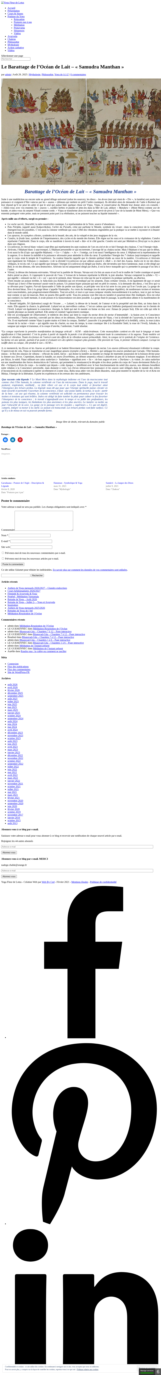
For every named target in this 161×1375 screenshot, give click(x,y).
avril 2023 (13, 746)
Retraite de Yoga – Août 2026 (22, 599)
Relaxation (19, 19)
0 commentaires (78, 74)
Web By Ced (48, 882)
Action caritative (16, 47)
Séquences (19, 30)
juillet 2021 (13, 789)
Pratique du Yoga (16, 16)
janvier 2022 (14, 780)
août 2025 (12, 698)
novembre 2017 (15, 814)
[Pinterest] (84, 1223)
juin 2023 (12, 744)
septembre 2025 (15, 696)
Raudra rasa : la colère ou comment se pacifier (43, 651)
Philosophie (13, 42)
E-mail (5, 541)
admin (8, 74)
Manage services (147, 1371)
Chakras (12, 39)
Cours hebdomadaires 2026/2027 (24, 591)
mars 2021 (13, 795)
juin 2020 (12, 806)
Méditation (19, 25)
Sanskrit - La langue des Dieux (119, 483)
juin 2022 (12, 769)
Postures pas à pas (23, 22)
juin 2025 (12, 704)
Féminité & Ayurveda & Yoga (22, 593)
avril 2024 (13, 729)
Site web (5, 547)
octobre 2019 (14, 812)
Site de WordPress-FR (19, 672)
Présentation (14, 10)
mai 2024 (12, 727)
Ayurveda (12, 36)
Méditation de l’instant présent (34, 645)
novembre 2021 (15, 783)
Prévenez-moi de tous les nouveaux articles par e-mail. (32, 558)
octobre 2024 (14, 715)
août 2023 (12, 741)
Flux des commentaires (19, 669)
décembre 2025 (15, 693)
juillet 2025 (13, 701)
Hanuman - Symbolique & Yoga (68, 483)
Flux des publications (18, 666)
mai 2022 (12, 772)
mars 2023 (13, 749)
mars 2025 (13, 710)
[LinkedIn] (84, 1371)
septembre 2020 (15, 803)
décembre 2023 (15, 732)
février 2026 (14, 690)
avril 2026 (13, 687)
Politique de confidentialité (103, 882)
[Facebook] (84, 1037)
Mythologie (13, 44)
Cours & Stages (15, 13)
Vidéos (17, 33)
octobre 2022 (14, 761)
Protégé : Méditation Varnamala (23, 596)
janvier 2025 (14, 712)
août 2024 (12, 721)
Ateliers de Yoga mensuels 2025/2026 (26, 608)
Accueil (11, 8)
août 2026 (12, 684)
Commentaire (8, 530)
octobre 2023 (14, 738)
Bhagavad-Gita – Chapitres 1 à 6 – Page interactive (44, 640)
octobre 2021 (14, 786)
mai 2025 (12, 707)
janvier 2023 (14, 752)
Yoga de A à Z (61, 74)
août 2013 (12, 823)
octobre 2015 (14, 820)
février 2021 (14, 797)
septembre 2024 (15, 718)
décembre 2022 (15, 755)
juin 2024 (12, 724)
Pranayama (19, 27)
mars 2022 (13, 778)
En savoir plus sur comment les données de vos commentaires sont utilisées (90, 569)
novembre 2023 (15, 735)
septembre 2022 (15, 763)
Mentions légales (79, 882)
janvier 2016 (14, 817)
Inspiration (13, 605)
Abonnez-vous (9, 852)
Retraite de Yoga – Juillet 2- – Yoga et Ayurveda (31, 602)
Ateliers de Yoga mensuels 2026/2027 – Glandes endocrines (37, 588)
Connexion (13, 663)
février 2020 (14, 809)
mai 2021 (12, 792)
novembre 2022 (15, 758)
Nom (4, 535)
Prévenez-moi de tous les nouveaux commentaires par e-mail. (35, 553)
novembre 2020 (15, 800)
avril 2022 (13, 775)
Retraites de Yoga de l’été (20, 610)
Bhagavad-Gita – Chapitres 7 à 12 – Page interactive (45, 631)
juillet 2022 (13, 766)
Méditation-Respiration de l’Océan (25, 613)
